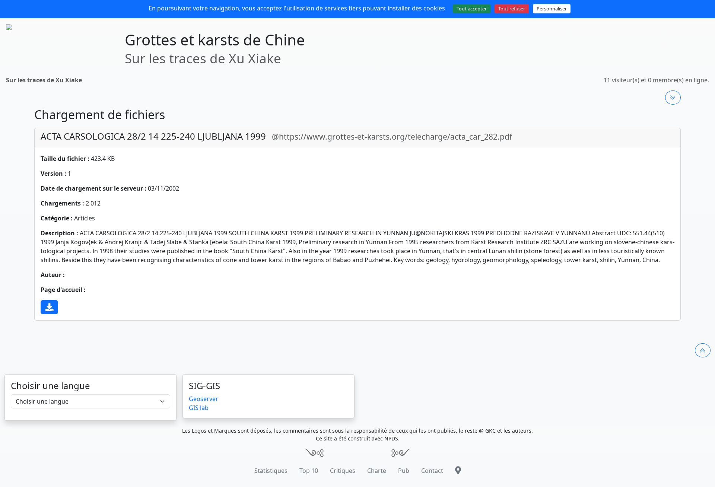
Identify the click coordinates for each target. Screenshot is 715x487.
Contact (432, 471)
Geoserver (203, 399)
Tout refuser (511, 8)
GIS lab (199, 408)
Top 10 (308, 471)
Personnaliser (552, 8)
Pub (403, 471)
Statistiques (270, 471)
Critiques (342, 471)
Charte (376, 471)
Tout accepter (472, 8)
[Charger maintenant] (49, 307)
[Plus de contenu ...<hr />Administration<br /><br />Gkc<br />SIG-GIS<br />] (673, 97)
